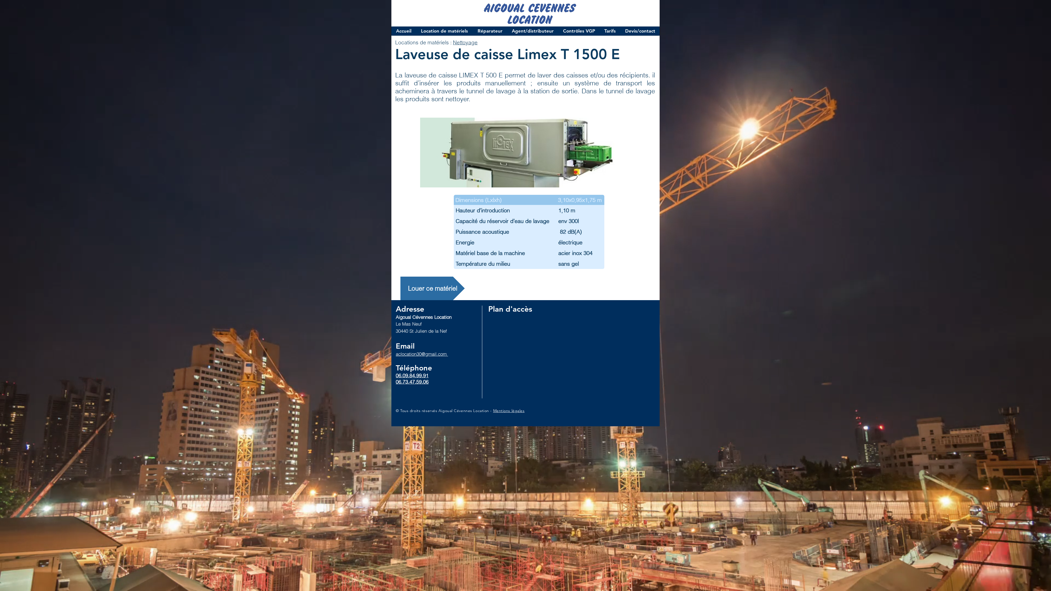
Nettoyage (465, 42)
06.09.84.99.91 (412, 375)
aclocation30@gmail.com (422, 354)
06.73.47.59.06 (412, 382)
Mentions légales (509, 410)
